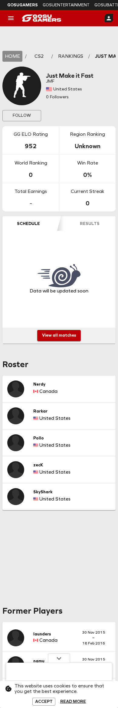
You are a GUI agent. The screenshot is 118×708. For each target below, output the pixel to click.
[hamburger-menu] (11, 18)
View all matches (59, 335)
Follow (22, 115)
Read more (73, 701)
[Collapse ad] (59, 658)
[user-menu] (109, 18)
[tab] (28, 223)
